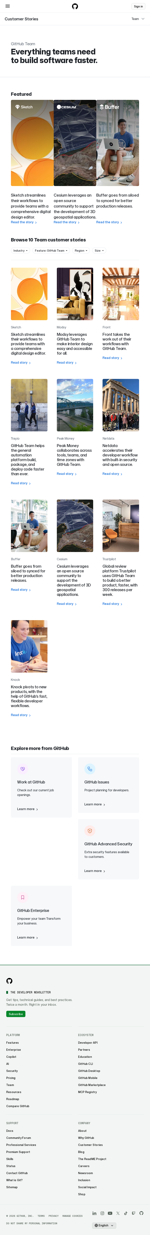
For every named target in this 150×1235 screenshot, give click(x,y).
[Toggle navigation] (8, 6)
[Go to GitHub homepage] (9, 981)
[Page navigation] (143, 19)
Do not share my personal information (31, 1223)
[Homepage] (75, 6)
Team (135, 19)
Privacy (54, 1216)
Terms (41, 1216)
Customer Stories (21, 19)
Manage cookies (72, 1216)
